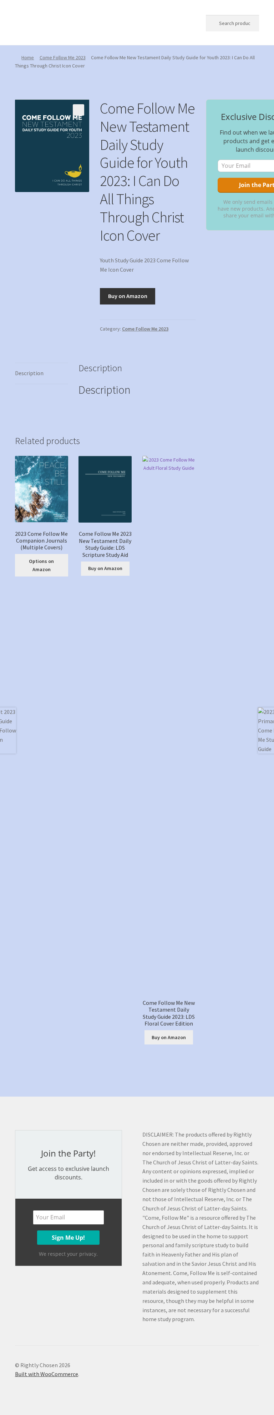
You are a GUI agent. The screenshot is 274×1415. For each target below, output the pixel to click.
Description (29, 373)
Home (27, 57)
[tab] (41, 373)
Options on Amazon (41, 565)
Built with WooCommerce (46, 1374)
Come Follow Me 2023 (63, 57)
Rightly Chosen (50, 22)
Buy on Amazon (127, 295)
